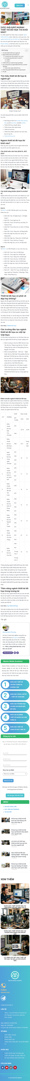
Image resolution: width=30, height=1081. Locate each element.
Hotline (4, 990)
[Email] (3, 998)
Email (3, 1002)
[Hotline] (3, 985)
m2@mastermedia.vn (7, 1005)
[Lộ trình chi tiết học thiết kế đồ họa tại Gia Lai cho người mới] (15, 945)
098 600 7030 (5, 992)
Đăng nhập (19, 5)
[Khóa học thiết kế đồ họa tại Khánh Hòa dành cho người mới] (15, 918)
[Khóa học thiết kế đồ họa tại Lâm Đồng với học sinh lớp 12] (15, 893)
